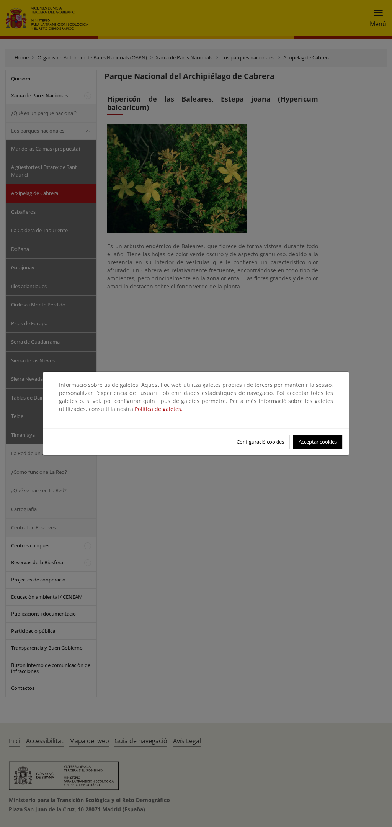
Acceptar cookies (318, 441)
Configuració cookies (260, 441)
